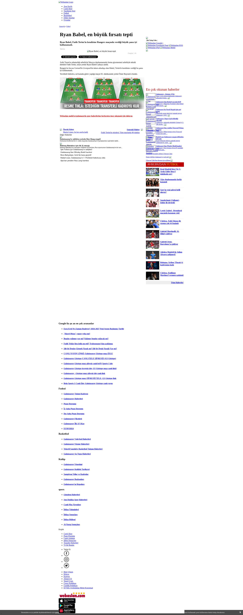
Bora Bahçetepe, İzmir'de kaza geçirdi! (75, 155)
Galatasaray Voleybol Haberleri (77, 439)
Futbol (66, 13)
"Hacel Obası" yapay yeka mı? (77, 334)
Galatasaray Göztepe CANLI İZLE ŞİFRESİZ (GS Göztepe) (90, 358)
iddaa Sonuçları (70, 540)
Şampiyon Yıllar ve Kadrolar (76, 474)
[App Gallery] (67, 613)
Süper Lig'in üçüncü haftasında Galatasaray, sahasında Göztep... (169, 97)
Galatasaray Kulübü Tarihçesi (76, 469)
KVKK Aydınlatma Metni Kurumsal (78, 588)
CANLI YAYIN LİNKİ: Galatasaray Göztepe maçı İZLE (88, 353)
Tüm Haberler (177, 283)
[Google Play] (67, 608)
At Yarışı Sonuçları (72, 524)
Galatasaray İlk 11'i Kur (74, 424)
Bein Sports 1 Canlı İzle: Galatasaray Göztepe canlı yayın (88, 383)
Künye (66, 574)
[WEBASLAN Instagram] (66, 561)
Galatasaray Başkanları (74, 479)
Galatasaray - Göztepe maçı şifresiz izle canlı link (84, 373)
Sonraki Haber (133, 130)
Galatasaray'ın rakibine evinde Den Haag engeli (80, 139)
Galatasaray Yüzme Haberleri (76, 444)
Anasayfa (62, 26)
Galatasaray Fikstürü (73, 419)
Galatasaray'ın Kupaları (74, 484)
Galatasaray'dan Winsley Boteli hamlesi (76, 152)
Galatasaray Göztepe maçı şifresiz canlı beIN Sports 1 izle (88, 363)
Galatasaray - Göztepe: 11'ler (165, 94)
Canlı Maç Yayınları (72, 505)
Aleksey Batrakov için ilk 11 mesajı (75, 146)
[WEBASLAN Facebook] (66, 555)
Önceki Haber (68, 129)
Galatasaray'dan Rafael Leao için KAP (168, 102)
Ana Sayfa (68, 6)
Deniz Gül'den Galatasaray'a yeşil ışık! (157, 157)
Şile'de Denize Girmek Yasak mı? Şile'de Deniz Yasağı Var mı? (90, 349)
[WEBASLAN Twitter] (66, 568)
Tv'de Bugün (69, 545)
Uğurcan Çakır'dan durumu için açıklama (158, 160)
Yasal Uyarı (68, 581)
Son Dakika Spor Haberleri (75, 500)
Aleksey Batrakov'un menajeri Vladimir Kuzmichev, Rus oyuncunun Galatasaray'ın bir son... (91, 147)
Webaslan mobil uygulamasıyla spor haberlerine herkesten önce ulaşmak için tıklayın (96, 116)
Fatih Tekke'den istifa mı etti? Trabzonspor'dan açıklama (88, 344)
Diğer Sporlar (69, 18)
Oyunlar (67, 20)
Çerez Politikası (70, 583)
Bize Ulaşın (68, 572)
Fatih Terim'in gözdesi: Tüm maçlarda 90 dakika (120, 132)
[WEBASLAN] (66, 2)
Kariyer (67, 576)
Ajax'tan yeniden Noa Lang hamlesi (74, 161)
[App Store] (67, 602)
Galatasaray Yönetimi (73, 464)
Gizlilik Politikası (70, 586)
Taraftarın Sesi (69, 11)
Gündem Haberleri (72, 495)
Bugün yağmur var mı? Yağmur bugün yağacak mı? (86, 339)
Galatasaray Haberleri (73, 399)
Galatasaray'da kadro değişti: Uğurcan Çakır (159, 154)
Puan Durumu (70, 404)
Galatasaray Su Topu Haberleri (77, 454)
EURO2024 (69, 429)
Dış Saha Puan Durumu (74, 414)
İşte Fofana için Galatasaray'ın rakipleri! (76, 149)
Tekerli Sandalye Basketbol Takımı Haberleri (83, 449)
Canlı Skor (68, 9)
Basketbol (68, 15)
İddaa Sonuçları (70, 515)
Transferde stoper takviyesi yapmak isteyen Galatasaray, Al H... (169, 114)
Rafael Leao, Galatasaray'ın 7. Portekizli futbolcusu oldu (82, 158)
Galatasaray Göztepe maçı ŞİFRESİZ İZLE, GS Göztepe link (90, 378)
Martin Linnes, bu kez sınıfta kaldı (75, 132)
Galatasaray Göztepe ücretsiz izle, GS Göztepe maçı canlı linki (90, 368)
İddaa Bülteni (69, 519)
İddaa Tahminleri (71, 509)
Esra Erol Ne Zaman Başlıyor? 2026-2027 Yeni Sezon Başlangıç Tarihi (94, 329)
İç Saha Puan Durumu (73, 409)
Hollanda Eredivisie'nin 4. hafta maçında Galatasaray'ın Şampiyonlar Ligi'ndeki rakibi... (89, 141)
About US (68, 579)
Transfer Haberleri (71, 543)
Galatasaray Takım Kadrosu (76, 394)
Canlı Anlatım (69, 538)
